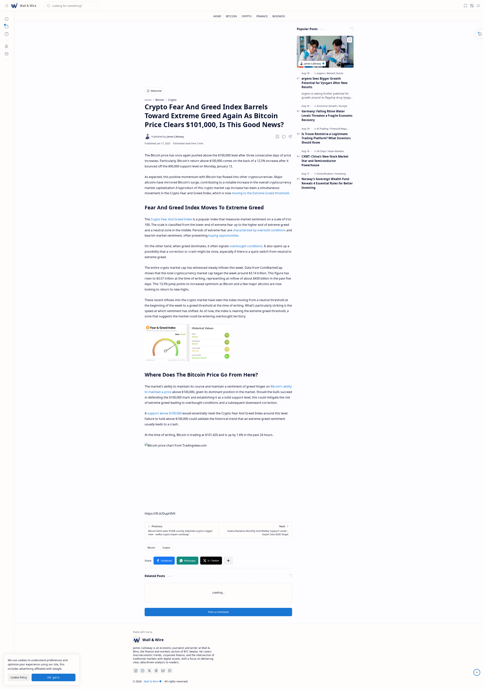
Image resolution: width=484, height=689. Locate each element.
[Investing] (340, 173)
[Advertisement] (218, 53)
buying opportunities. (223, 235)
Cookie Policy (19, 677)
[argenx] (321, 73)
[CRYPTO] (246, 16)
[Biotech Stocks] (335, 73)
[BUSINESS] (278, 16)
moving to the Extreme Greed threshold (260, 193)
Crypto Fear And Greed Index (171, 219)
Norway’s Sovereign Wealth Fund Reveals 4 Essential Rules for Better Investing (327, 183)
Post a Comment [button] (218, 612)
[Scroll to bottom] (476, 672)
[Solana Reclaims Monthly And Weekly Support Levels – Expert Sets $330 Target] (255, 530)
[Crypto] (166, 547)
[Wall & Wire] (14, 5)
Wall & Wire (28, 6)
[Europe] (343, 106)
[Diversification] (326, 173)
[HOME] (217, 16)
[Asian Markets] (336, 151)
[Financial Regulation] (341, 128)
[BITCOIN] (231, 16)
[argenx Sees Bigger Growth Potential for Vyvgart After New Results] (325, 52)
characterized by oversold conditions (259, 230)
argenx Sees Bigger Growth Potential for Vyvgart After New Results (324, 83)
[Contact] (6, 54)
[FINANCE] (262, 16)
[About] (6, 46)
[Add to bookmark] (349, 40)
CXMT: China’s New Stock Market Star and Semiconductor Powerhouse (325, 161)
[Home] (6, 19)
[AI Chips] (322, 151)
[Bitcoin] (151, 547)
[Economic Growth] (327, 106)
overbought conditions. (246, 246)
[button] (6, 6)
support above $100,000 (164, 413)
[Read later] (277, 136)
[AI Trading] (323, 128)
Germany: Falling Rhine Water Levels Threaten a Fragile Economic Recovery (327, 115)
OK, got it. (53, 677)
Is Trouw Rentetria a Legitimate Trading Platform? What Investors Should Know (326, 138)
